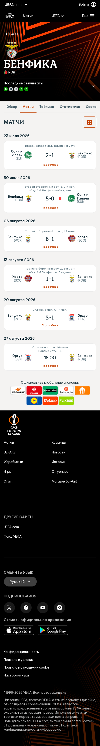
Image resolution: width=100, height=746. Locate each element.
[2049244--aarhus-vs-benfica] (50, 357)
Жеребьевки (13, 462)
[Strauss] (34, 390)
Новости (58, 452)
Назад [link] (13, 33)
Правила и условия (18, 660)
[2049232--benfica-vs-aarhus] (50, 317)
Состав (92, 107)
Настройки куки (16, 675)
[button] (87, 15)
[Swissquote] (66, 390)
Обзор (12, 107)
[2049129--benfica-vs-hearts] (50, 239)
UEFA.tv (10, 452)
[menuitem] (33, 15)
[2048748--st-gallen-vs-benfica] (50, 155)
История (58, 462)
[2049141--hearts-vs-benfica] (50, 278)
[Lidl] (34, 400)
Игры (7, 471)
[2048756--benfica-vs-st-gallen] (50, 198)
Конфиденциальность (21, 652)
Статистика (70, 107)
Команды (59, 442)
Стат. (8, 481)
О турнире (60, 471)
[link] (28, 15)
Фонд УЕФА (13, 536)
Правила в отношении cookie (26, 667)
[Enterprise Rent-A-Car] (50, 390)
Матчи (28, 107)
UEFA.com (11, 527)
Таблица (46, 107)
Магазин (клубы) (64, 481)
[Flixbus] (66, 400)
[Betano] (50, 400)
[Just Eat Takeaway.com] (82, 390)
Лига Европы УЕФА (10, 15)
